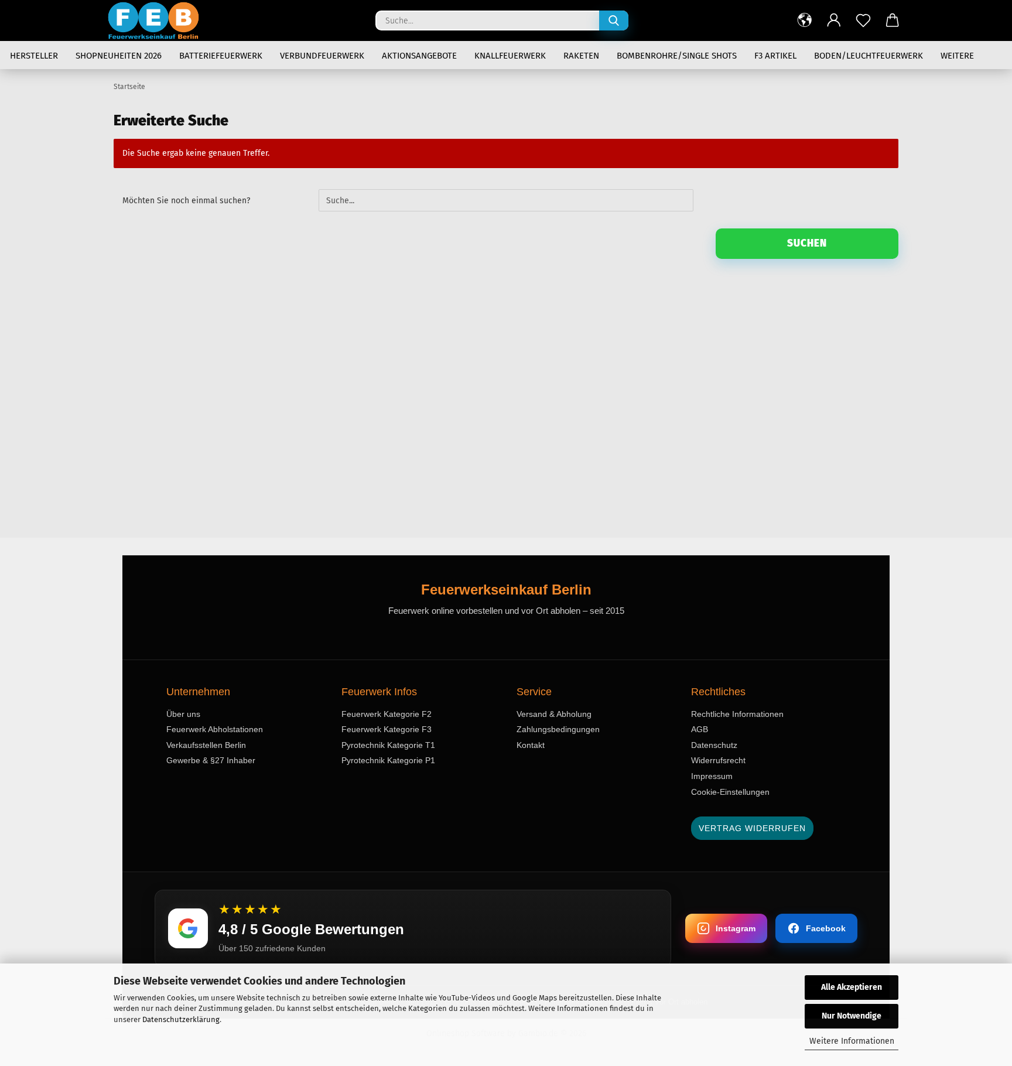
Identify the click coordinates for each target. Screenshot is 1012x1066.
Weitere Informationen (851, 1041)
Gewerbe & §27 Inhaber (210, 760)
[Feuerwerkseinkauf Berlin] (157, 20)
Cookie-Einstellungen (730, 792)
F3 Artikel (775, 55)
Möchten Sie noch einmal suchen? (186, 201)
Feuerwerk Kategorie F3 (386, 729)
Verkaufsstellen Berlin (206, 745)
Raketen (581, 55)
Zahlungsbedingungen (558, 729)
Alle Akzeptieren (851, 987)
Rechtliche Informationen (737, 714)
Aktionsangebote (419, 55)
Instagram (735, 928)
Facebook (826, 928)
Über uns (183, 714)
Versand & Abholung (554, 714)
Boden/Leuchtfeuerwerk (868, 55)
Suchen (807, 243)
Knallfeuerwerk (510, 55)
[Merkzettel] (863, 20)
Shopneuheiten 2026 (119, 55)
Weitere (957, 55)
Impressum (712, 776)
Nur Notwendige (851, 1016)
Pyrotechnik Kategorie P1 (388, 760)
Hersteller (34, 55)
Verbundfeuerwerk (322, 55)
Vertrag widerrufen (752, 828)
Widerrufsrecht (718, 760)
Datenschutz (714, 745)
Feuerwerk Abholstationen (214, 729)
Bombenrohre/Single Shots (677, 55)
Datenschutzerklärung (181, 1019)
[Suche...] (613, 20)
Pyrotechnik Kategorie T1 (388, 745)
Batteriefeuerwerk (220, 55)
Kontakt (531, 745)
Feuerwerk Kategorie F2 (386, 714)
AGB (699, 729)
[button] (804, 20)
